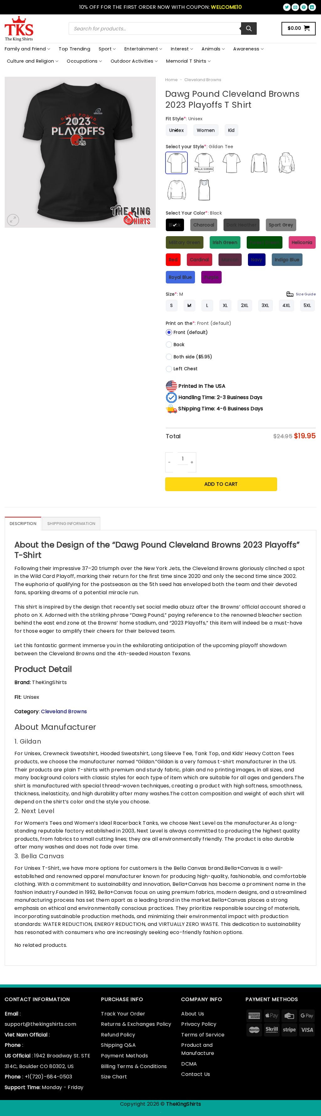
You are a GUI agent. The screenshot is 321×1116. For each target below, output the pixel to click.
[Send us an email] (295, 7)
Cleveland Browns (202, 79)
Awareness (246, 49)
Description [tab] (23, 523)
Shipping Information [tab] (71, 523)
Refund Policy (118, 1034)
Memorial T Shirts (186, 61)
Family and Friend (25, 49)
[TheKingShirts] (20, 28)
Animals (211, 49)
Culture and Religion (30, 61)
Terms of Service (202, 1034)
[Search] (249, 28)
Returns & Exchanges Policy (136, 1024)
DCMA (189, 1063)
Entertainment (141, 49)
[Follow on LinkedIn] (312, 7)
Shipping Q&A (118, 1045)
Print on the (199, 323)
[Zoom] (13, 220)
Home (171, 79)
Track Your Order (123, 1013)
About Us (192, 1013)
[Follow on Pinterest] (304, 7)
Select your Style (200, 146)
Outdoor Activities (132, 61)
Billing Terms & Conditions (134, 1066)
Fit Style (184, 119)
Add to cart (221, 484)
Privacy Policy (198, 1024)
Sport (105, 49)
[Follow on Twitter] (287, 7)
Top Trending (74, 49)
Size (241, 294)
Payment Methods (124, 1055)
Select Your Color (194, 213)
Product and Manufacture (197, 1049)
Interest (180, 49)
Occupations (82, 61)
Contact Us (195, 1074)
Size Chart (114, 1076)
